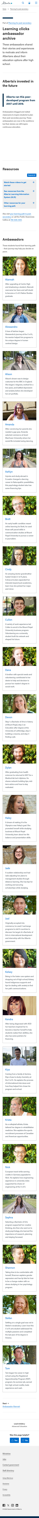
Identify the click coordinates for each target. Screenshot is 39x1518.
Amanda (9, 424)
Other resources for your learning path (14, 204)
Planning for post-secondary (19, 9)
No (26, 1440)
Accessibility (6, 1495)
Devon (8, 717)
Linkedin (17, 1505)
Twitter (8, 1505)
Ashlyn (9, 471)
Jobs (4, 1459)
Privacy (5, 1489)
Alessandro (11, 326)
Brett (7, 519)
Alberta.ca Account (29, 2)
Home (4, 9)
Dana (8, 670)
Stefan (8, 1318)
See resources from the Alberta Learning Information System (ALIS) (16, 194)
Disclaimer (6, 1483)
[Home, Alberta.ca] (6, 2)
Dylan (8, 767)
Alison (8, 374)
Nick (7, 1167)
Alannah (9, 279)
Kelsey (8, 972)
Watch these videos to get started (15, 184)
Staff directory (8, 1470)
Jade (7, 868)
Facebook (4, 1505)
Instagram (12, 1505)
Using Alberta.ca (8, 1478)
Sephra (9, 1217)
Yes (15, 1440)
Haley (8, 818)
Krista (8, 1119)
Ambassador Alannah (11, 1406)
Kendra (9, 1019)
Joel (7, 918)
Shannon (10, 1267)
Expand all (31, 175)
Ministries (7, 1453)
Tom (7, 1368)
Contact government (11, 1464)
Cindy (8, 569)
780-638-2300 (16, 219)
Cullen (8, 619)
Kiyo (7, 1069)
